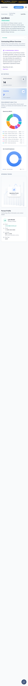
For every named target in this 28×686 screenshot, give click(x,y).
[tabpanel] (14, 123)
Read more (5, 69)
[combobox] (14, 37)
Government (4, 14)
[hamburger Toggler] (26, 7)
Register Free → (22, 1)
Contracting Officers (12, 14)
